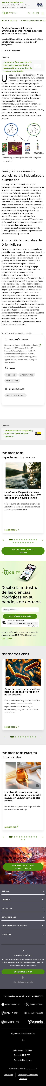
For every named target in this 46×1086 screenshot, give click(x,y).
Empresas (6, 900)
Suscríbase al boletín (20, 616)
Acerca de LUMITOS (22, 1055)
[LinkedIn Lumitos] (23, 1040)
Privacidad (23, 1078)
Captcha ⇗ (33, 626)
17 (25, 542)
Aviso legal (8, 1074)
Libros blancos (8, 917)
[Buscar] (29, 13)
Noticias (5, 891)
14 (18, 542)
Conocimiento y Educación (14, 926)
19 (30, 542)
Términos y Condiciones (28, 1074)
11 (36, 539)
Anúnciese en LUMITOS (22, 1050)
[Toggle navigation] (43, 13)
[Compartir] (33, 13)
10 (34, 539)
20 (32, 542)
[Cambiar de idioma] (37, 13)
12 (13, 542)
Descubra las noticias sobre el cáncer (23, 866)
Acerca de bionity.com (23, 1060)
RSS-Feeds (6, 934)
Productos (6, 908)
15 (20, 542)
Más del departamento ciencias (23, 551)
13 (15, 542)
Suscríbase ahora (23, 971)
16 (23, 542)
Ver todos (6, 638)
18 (28, 542)
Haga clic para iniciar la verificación (23, 623)
